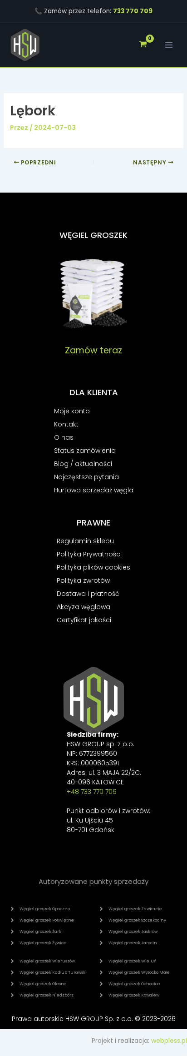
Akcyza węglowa (83, 606)
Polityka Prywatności (89, 554)
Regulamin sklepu (85, 540)
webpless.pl (169, 1040)
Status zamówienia (85, 450)
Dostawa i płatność (88, 593)
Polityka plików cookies (93, 567)
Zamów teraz (93, 350)
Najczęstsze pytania (86, 476)
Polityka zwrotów (83, 580)
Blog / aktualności (83, 463)
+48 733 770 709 (92, 791)
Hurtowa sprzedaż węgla (93, 490)
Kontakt (66, 424)
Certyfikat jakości (84, 620)
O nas (64, 437)
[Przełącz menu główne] (169, 45)
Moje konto (72, 411)
